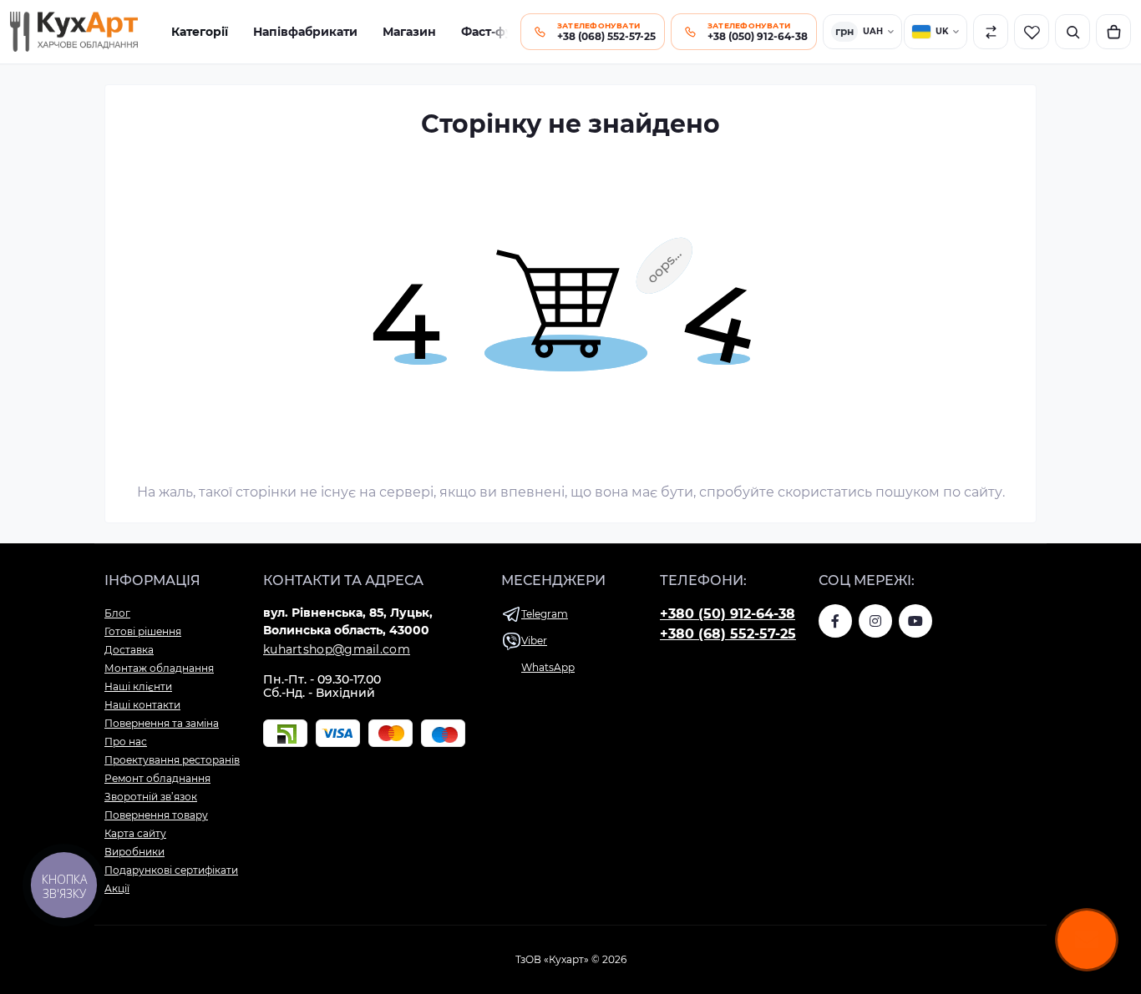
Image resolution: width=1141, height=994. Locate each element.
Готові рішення (142, 631)
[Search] (1072, 31)
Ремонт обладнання (157, 778)
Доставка (129, 649)
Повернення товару (156, 815)
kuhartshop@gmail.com (336, 649)
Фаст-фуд (490, 31)
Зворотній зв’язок (150, 796)
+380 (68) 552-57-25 (728, 634)
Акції (116, 888)
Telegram (544, 614)
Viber (534, 640)
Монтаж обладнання (159, 668)
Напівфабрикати (305, 31)
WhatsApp (548, 667)
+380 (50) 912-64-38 (727, 614)
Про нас (125, 741)
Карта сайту (135, 833)
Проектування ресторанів (172, 760)
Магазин (409, 31)
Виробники (134, 851)
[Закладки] (1031, 31)
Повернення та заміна (161, 723)
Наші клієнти (138, 686)
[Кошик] (1113, 31)
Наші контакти (142, 705)
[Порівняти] (990, 31)
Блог (117, 613)
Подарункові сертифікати (171, 870)
